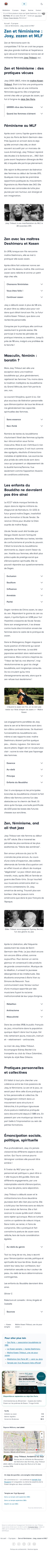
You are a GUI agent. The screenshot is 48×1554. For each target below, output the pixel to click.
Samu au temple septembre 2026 (15, 1500)
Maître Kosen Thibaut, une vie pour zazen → (28, 1326)
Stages (23, 10)
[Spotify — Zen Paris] (29, 1544)
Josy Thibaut (30, 57)
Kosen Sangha (13, 18)
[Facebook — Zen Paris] (13, 1544)
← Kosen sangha (7, 1326)
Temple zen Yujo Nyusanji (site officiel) (24, 1363)
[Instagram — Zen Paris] (24, 1544)
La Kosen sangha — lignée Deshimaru (23, 1349)
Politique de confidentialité (18, 1549)
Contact (38, 10)
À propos (15, 10)
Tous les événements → (36, 1508)
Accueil (7, 23)
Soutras (30, 10)
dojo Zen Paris (28, 99)
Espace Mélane (9, 1427)
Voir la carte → (40, 1455)
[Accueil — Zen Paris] (6, 4)
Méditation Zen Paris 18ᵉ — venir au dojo (25, 1359)
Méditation (6, 10)
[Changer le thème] (42, 4)
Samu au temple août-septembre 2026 (17, 1497)
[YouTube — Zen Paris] (19, 1544)
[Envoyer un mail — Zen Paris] (34, 1544)
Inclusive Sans (33, 1527)
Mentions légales (33, 1549)
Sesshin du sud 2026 (11, 1504)
